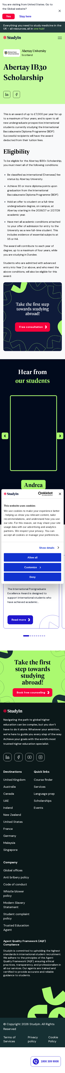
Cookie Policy (53, 1039)
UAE (6, 801)
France (8, 829)
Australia (9, 787)
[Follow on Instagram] (40, 757)
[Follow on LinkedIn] (7, 757)
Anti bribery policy (16, 877)
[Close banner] (60, 494)
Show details (46, 547)
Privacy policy (33, 1039)
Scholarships (43, 801)
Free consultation (31, 327)
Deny (33, 577)
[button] (60, 436)
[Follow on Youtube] (29, 757)
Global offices (12, 870)
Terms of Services (9, 1039)
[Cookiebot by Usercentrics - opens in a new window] (39, 494)
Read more (19, 619)
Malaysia (9, 843)
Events (38, 808)
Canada (8, 794)
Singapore (10, 850)
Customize (30, 567)
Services (40, 787)
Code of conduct (15, 884)
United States (13, 822)
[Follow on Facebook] (18, 757)
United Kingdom (14, 780)
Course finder (43, 780)
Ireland (8, 808)
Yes (8, 16)
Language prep (44, 794)
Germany (9, 836)
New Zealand (12, 815)
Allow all (33, 557)
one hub (39, 28)
